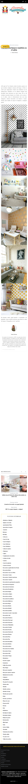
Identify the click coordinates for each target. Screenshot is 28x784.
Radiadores (5, 710)
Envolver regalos (6, 660)
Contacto (18, 773)
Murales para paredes (8, 694)
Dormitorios (3, 753)
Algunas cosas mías (7, 522)
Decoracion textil (6, 653)
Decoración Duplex (7, 591)
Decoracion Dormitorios (8, 589)
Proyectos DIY (6, 703)
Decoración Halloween (8, 601)
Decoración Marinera (7, 617)
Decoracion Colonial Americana (10, 577)
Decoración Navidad (7, 627)
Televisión (5, 729)
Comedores (3, 759)
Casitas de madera (7, 548)
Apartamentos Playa (7, 525)
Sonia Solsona (15, 52)
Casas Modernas (6, 544)
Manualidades (6, 679)
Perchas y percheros (7, 698)
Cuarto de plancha (7, 563)
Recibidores (3, 755)
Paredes (2, 762)
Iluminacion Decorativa (6, 764)
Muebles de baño (4, 766)
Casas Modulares (6, 546)
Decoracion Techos (7, 651)
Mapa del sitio (23, 774)
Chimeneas (5, 551)
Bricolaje (5, 534)
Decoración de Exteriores (8, 587)
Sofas (4, 724)
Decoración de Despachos (8, 584)
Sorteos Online (6, 727)
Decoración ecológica (7, 594)
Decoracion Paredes (7, 629)
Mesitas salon (6, 684)
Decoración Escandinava (8, 598)
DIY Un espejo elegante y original (14, 508)
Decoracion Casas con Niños (9, 572)
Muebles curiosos (6, 689)
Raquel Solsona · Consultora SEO (14, 776)
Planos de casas (6, 701)
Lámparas (5, 677)
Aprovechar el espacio (7, 527)
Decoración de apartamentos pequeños (11, 582)
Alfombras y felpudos (7, 520)
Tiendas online (6, 734)
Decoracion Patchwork (8, 632)
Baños (2, 751)
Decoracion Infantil (7, 608)
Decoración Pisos (6, 636)
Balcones (5, 532)
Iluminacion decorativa (8, 675)
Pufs (4, 708)
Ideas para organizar (7, 670)
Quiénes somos (12, 773)
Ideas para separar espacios (9, 672)
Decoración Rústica (7, 644)
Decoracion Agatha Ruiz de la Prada (11, 567)
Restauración (6, 720)
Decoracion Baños (7, 570)
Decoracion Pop (6, 639)
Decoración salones (14, 45)
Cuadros (5, 560)
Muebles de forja (6, 691)
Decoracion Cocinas (7, 575)
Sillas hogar (5, 722)
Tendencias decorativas (8, 732)
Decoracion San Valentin (8, 648)
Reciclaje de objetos (7, 713)
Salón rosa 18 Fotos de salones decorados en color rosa (14, 495)
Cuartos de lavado (7, 565)
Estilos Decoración (7, 665)
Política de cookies (16, 774)
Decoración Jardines (7, 610)
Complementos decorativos (9, 556)
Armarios (5, 529)
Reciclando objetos (7, 715)
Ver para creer (6, 736)
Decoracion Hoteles (7, 606)
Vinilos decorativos (7, 739)
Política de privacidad (6, 774)
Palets (4, 696)
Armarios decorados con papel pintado (14, 503)
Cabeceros (5, 537)
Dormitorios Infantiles (5, 761)
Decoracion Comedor (7, 579)
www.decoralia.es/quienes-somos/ (8, 349)
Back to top (12, 781)
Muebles (5, 686)
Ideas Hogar (5, 667)
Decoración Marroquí (7, 620)
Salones (2, 757)
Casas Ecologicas (6, 541)
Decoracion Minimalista (8, 625)
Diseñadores (5, 658)
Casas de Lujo (6, 539)
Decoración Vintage (7, 655)
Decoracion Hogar (7, 603)
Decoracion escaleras (7, 596)
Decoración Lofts (6, 615)
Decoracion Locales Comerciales (10, 613)
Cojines (4, 553)
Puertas (4, 705)
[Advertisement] (14, 28)
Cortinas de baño (6, 558)
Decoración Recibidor (7, 641)
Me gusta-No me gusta (8, 682)
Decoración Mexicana (7, 622)
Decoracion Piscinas (7, 634)
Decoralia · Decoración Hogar (7, 771)
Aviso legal (23, 773)
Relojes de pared (6, 717)
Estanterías (5, 663)
